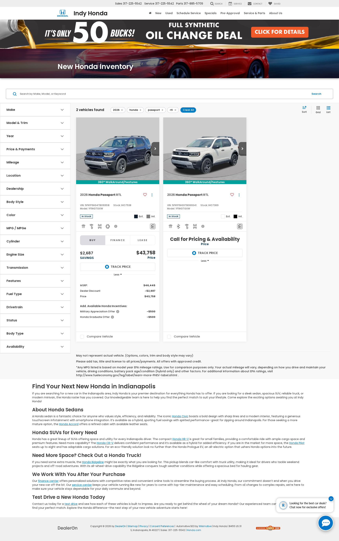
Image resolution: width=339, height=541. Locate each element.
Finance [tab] (117, 240)
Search (316, 94)
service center (82, 485)
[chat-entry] (326, 523)
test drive (71, 504)
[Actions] (152, 195)
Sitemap (133, 526)
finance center (48, 481)
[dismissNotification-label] (331, 498)
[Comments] (152, 226)
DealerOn (120, 526)
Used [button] (169, 13)
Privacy (143, 526)
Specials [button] (211, 13)
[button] (155, 149)
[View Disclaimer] (116, 226)
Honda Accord (68, 424)
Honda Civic (180, 416)
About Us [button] (275, 13)
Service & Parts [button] (254, 13)
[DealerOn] (68, 528)
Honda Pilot (296, 443)
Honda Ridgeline (93, 462)
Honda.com (194, 530)
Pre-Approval (230, 13)
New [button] (158, 13)
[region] (117, 301)
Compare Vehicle (100, 337)
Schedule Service (189, 13)
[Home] (150, 13)
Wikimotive (205, 526)
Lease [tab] (143, 240)
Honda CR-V (105, 443)
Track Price (121, 266)
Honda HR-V (180, 439)
